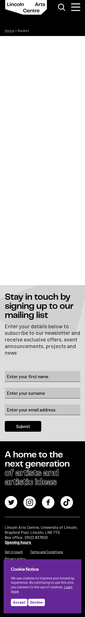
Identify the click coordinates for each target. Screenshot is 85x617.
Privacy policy (15, 558)
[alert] (42, 586)
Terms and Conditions (46, 552)
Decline (36, 602)
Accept (19, 602)
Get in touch (14, 552)
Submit (23, 426)
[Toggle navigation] (75, 7)
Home (9, 30)
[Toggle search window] (61, 7)
